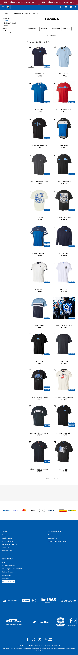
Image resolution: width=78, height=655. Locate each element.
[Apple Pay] (33, 510)
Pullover (5, 25)
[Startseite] (8, 7)
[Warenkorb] (65, 7)
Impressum (5, 578)
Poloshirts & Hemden (10, 23)
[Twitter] (40, 639)
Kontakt (5, 535)
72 (49, 42)
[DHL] (62, 510)
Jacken (5, 28)
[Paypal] (6, 510)
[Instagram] (33, 639)
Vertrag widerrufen (8, 581)
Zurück (6, 13)
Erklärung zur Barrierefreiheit (12, 569)
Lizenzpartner (52, 538)
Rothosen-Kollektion (10, 33)
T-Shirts (5, 21)
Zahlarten (5, 547)
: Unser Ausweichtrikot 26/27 (20, 2)
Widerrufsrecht (7, 550)
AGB (3, 562)
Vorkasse (51, 510)
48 (44, 42)
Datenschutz (6, 575)
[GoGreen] (71, 510)
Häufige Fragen (7, 538)
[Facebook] (27, 639)
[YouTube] (48, 639)
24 (40, 42)
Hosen (5, 30)
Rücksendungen (7, 541)
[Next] (57, 478)
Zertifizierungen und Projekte (58, 541)
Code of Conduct (7, 572)
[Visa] (15, 510)
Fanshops (51, 535)
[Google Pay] (41, 510)
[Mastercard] (24, 510)
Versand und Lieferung (9, 544)
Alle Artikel (6, 18)
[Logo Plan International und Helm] (5, 601)
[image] (39, 61)
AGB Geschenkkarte (8, 565)
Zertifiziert (56, 29)
